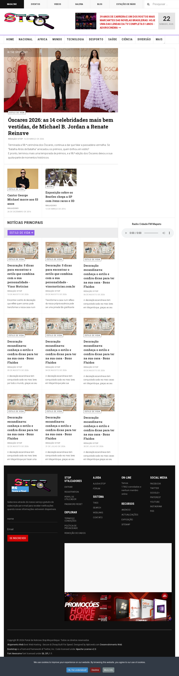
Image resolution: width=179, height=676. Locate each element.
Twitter (154, 488)
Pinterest (155, 497)
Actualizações (129, 514)
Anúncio (126, 510)
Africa (43, 39)
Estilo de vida (20, 232)
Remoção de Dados (75, 533)
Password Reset (74, 504)
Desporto (96, 39)
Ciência (127, 39)
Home (10, 39)
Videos (57, 4)
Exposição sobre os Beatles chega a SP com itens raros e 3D (59, 197)
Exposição (127, 519)
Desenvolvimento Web (111, 644)
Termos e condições (70, 519)
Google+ (155, 493)
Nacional (26, 39)
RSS (152, 511)
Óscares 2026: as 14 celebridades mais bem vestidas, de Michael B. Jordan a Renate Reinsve (60, 126)
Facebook (155, 483)
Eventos (35, 4)
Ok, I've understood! (77, 669)
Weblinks (98, 512)
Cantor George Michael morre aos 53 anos (22, 199)
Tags (95, 503)
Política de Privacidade (71, 527)
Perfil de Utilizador (70, 498)
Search (97, 507)
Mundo (57, 39)
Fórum (96, 488)
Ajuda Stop (99, 483)
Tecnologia (75, 39)
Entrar (69, 487)
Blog (99, 4)
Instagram (156, 506)
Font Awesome (14, 653)
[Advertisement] (118, 567)
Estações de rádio (126, 4)
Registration (72, 492)
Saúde (112, 39)
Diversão (144, 39)
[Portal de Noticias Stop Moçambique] (29, 21)
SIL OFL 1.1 (47, 653)
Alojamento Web (15, 644)
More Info (108, 669)
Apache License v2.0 (86, 649)
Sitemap (125, 524)
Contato (98, 517)
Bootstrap (12, 649)
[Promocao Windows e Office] (118, 606)
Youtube (155, 502)
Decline (95, 669)
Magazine (12, 4)
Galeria (79, 4)
